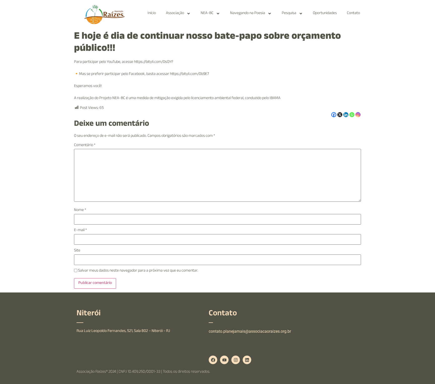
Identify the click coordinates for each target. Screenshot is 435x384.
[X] (339, 114)
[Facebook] (333, 114)
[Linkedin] (345, 114)
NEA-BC (207, 13)
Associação (175, 13)
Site (77, 251)
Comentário (84, 146)
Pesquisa (289, 13)
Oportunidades (325, 13)
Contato (353, 13)
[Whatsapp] (351, 114)
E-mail (80, 231)
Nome (80, 210)
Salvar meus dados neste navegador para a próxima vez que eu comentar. (138, 271)
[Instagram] (357, 114)
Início (152, 13)
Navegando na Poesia (247, 13)
